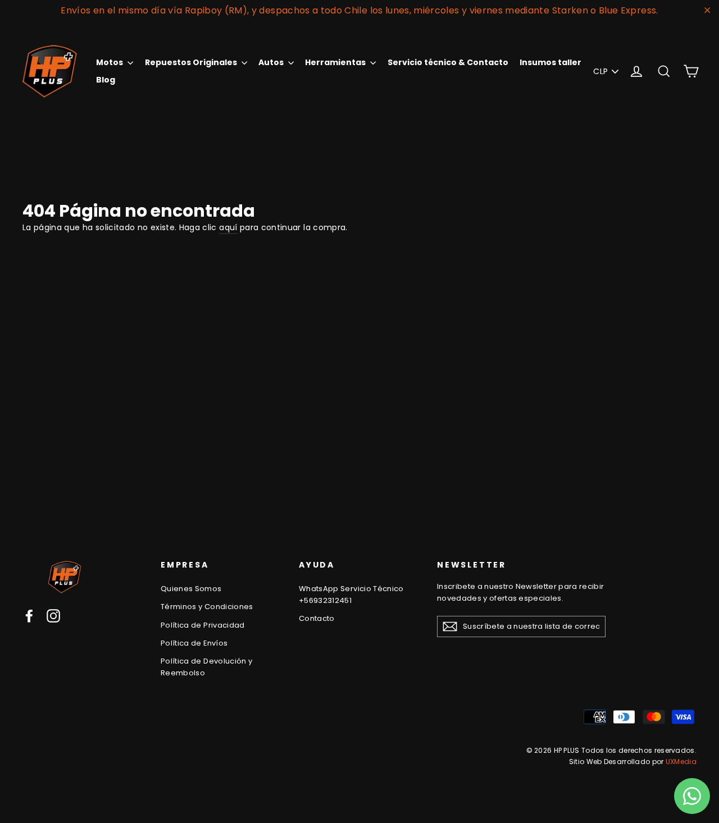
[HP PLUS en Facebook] (29, 616)
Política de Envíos (194, 643)
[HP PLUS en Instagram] (53, 616)
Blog (105, 79)
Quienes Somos (191, 588)
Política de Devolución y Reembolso (206, 667)
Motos (110, 62)
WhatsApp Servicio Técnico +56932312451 (351, 594)
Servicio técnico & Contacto (448, 62)
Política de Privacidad (203, 625)
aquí (228, 227)
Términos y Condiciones (207, 606)
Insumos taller (550, 62)
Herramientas (336, 62)
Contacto (317, 618)
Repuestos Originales (192, 62)
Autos (271, 62)
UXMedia (681, 761)
